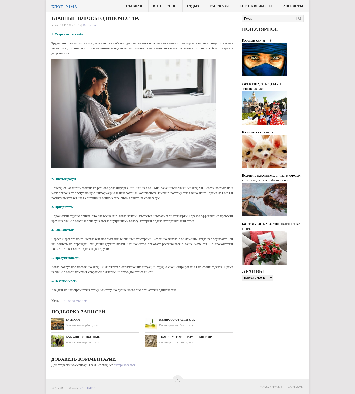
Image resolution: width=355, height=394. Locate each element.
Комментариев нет (75, 325)
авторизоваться (124, 365)
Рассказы (219, 5)
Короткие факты (256, 5)
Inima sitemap (271, 387)
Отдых (193, 5)
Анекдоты (293, 5)
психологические (74, 300)
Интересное (164, 5)
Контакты (295, 387)
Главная (134, 5)
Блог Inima (64, 6)
